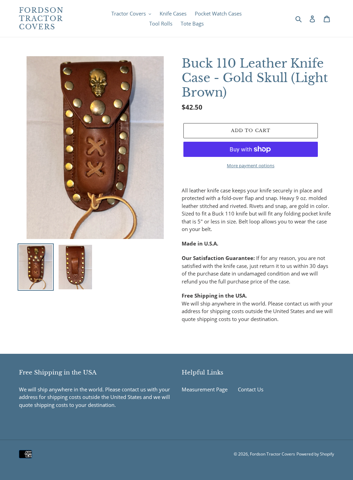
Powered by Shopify (315, 454)
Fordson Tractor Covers (41, 18)
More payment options (250, 165)
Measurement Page (205, 389)
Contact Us (250, 389)
